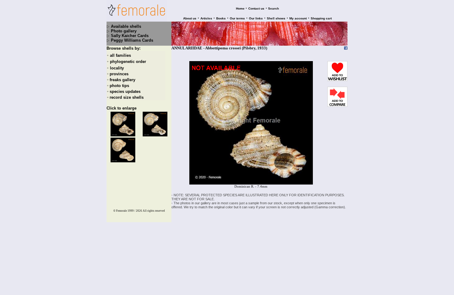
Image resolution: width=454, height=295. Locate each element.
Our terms (237, 18)
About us (189, 18)
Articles (206, 18)
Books (221, 18)
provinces (119, 74)
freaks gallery (122, 79)
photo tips (119, 85)
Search (273, 8)
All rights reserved (154, 210)
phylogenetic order (128, 62)
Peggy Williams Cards (132, 40)
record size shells (127, 97)
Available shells (126, 26)
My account (298, 18)
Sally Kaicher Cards (130, 35)
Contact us (256, 8)
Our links (256, 18)
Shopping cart (321, 18)
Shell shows (276, 18)
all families (120, 55)
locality (117, 68)
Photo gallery (124, 31)
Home (240, 8)
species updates (125, 91)
